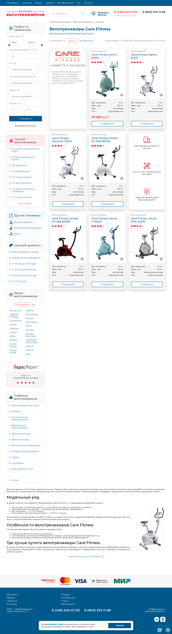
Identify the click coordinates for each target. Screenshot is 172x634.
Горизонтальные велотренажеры (20, 418)
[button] (25, 69)
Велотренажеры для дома (25, 405)
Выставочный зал (65, 3)
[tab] (22, 304)
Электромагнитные (21, 433)
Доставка (27, 3)
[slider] (9, 45)
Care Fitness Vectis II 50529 (104, 218)
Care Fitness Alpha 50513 (144, 54)
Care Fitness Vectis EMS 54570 (144, 218)
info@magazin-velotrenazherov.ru (155, 610)
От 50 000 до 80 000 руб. (24, 269)
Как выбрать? (13, 3)
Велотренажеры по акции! (25, 252)
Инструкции (68, 597)
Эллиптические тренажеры (28, 228)
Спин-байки (18, 463)
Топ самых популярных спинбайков (23, 190)
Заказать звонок (103, 13)
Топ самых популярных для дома (25, 150)
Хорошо (120, 625)
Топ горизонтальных (22, 177)
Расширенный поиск (25, 126)
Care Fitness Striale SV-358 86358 (65, 218)
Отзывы (65, 594)
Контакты (88, 3)
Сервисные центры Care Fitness (84, 556)
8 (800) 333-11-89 (154, 12)
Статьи (15, 480)
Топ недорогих (19, 165)
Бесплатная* (139, 172)
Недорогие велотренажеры (26, 258)
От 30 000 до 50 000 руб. (24, 263)
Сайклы (15, 457)
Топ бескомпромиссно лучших (23, 158)
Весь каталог (25, 203)
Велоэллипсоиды (20, 439)
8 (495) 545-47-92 (126, 12)
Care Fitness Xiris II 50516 (104, 54)
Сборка (38, 3)
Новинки (16, 411)
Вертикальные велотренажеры (20, 426)
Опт (79, 3)
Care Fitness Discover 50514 (62, 138)
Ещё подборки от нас (22, 469)
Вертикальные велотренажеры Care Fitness (71, 33)
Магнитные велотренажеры (26, 445)
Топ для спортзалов (22, 183)
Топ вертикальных (21, 171)
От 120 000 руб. (19, 281)
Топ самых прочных (21, 197)
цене (71, 40)
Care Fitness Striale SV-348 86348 (104, 138)
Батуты (17, 233)
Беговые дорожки (23, 222)
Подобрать (25, 118)
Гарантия (49, 3)
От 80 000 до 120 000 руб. (24, 275)
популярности (86, 41)
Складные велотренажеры (25, 451)
